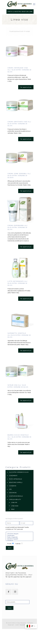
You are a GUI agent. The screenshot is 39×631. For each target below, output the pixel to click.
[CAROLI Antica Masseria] (19, 4)
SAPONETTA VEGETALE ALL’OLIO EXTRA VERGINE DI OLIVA (19, 335)
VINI (10, 489)
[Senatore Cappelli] (19, 539)
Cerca (9, 608)
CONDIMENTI (13, 475)
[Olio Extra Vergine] (19, 534)
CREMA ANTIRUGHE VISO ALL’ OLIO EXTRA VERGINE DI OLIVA (19, 70)
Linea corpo (14, 506)
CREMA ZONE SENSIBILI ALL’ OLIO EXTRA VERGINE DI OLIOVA (19, 175)
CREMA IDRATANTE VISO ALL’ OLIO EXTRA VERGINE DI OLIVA (19, 123)
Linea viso (14, 502)
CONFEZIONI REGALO (16, 496)
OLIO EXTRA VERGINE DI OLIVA (19, 472)
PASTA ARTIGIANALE (15, 479)
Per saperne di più (25, 87)
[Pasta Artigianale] (19, 537)
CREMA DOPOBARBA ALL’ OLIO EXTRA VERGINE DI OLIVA (18, 227)
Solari (13, 509)
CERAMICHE (13, 492)
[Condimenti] (19, 535)
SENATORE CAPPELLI (15, 482)
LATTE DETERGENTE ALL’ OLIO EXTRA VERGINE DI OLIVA (18, 283)
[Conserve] (19, 540)
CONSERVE (12, 486)
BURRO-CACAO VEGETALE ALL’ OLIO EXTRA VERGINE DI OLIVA (19, 437)
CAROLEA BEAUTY (15, 499)
